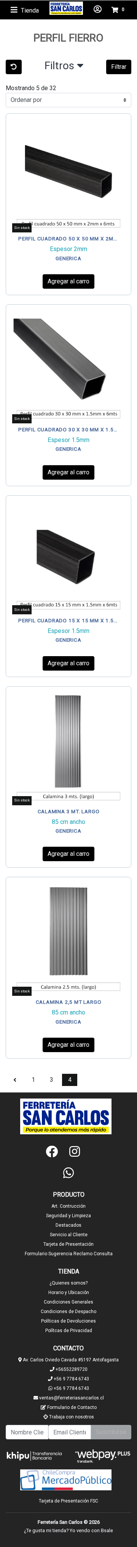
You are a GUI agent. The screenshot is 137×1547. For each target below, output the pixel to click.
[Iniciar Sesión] (98, 10)
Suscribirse (111, 1432)
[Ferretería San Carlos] (66, 8)
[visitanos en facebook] (52, 1152)
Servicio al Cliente (69, 1234)
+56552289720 (71, 1369)
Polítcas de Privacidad (68, 1330)
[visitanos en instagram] (74, 1152)
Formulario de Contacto (71, 1407)
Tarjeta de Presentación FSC (68, 1501)
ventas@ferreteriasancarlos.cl (71, 1398)
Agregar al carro (68, 281)
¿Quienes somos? (68, 1283)
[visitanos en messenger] (91, 1152)
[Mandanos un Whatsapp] (68, 1172)
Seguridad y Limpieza (68, 1215)
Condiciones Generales (68, 1302)
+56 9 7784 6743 (71, 1379)
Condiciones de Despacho (68, 1311)
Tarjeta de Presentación (68, 1244)
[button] (64, 67)
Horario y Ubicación (68, 1292)
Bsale (107, 1530)
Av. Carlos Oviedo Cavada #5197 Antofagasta (70, 1360)
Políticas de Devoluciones (68, 1321)
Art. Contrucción (68, 1206)
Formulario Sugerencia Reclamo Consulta (69, 1253)
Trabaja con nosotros (71, 1417)
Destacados (68, 1225)
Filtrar (118, 66)
